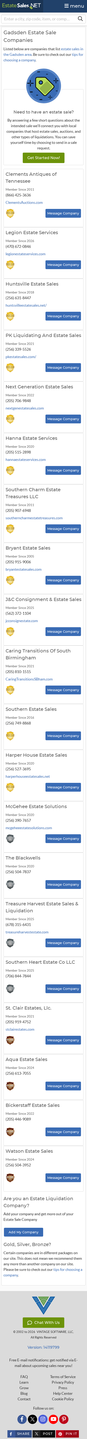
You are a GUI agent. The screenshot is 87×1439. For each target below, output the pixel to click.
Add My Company (24, 1232)
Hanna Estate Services (31, 438)
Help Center (63, 1393)
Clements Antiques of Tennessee (31, 178)
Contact (24, 1399)
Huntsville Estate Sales (32, 284)
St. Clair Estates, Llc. (29, 1008)
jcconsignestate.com (22, 621)
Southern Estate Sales (31, 709)
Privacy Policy (63, 1382)
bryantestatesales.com (24, 569)
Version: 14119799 (43, 1347)
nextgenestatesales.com (25, 408)
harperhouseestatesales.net (28, 776)
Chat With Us (47, 1322)
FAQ (24, 1377)
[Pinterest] (63, 1419)
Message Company (63, 213)
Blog (24, 1393)
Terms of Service (63, 1377)
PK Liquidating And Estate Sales (43, 335)
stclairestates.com (20, 1029)
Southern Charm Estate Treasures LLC (33, 493)
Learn (24, 1382)
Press (62, 1388)
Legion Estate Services (32, 232)
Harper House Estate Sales (36, 755)
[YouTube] (53, 1419)
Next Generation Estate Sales (39, 387)
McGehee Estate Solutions (36, 806)
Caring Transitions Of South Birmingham (38, 654)
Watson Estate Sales (29, 1151)
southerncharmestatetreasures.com (34, 518)
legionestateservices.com (25, 254)
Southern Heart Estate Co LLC (40, 962)
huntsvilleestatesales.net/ (26, 305)
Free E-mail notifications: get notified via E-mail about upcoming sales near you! (43, 1363)
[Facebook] (22, 1419)
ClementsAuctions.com (24, 202)
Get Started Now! (43, 158)
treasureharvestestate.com (27, 932)
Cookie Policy (63, 1399)
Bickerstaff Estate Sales (33, 1105)
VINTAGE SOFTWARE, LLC (55, 1332)
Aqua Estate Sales (26, 1059)
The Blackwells (23, 858)
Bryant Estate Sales (28, 548)
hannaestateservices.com (26, 459)
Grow (24, 1388)
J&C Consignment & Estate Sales (43, 599)
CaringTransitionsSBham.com (29, 679)
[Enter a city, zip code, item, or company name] (80, 19)
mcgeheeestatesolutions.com (29, 828)
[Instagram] (43, 1419)
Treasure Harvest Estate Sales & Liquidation (42, 907)
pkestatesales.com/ (21, 357)
